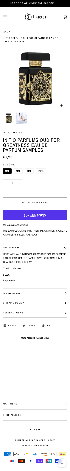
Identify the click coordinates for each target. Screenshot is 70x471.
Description (11, 247)
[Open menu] (8, 17)
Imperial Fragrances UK (33, 440)
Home (6, 32)
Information (11, 293)
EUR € (33, 429)
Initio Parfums (12, 132)
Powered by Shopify (35, 445)
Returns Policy (13, 312)
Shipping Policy (13, 303)
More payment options (15, 225)
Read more (9, 280)
